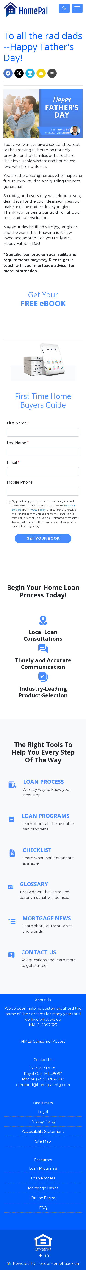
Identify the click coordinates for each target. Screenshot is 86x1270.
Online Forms (43, 1198)
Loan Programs (43, 1168)
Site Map (43, 1141)
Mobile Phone (20, 482)
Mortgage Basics (43, 1188)
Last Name (18, 443)
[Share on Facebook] (8, 73)
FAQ (43, 1208)
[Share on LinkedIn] (30, 73)
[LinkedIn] (47, 1255)
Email (13, 462)
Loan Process (43, 1178)
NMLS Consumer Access (43, 1041)
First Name (18, 423)
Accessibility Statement (43, 1131)
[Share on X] (19, 73)
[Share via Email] (41, 73)
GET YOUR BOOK (43, 538)
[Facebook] (40, 1255)
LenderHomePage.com (58, 1263)
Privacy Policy (36, 509)
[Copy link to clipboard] (52, 73)
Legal (43, 1112)
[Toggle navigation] (77, 8)
